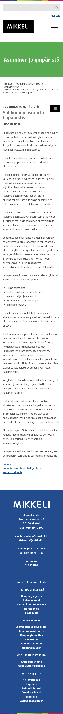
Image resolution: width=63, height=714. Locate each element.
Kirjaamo (31, 684)
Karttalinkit (31, 608)
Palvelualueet (31, 600)
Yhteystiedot (31, 680)
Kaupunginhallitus (31, 635)
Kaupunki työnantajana (31, 604)
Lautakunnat (31, 639)
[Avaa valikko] (54, 27)
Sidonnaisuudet (31, 648)
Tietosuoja (31, 613)
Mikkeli (6, 33)
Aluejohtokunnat (31, 643)
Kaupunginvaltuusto (31, 631)
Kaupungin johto (31, 596)
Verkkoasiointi (31, 692)
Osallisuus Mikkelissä (31, 666)
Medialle (31, 696)
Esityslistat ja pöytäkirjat (31, 627)
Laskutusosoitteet (31, 701)
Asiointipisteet (31, 688)
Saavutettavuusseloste (32, 582)
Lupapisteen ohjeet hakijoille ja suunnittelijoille (22, 470)
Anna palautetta (31, 662)
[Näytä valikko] (55, 108)
